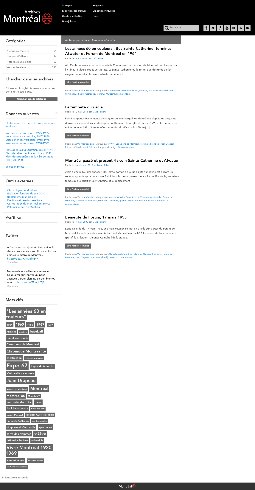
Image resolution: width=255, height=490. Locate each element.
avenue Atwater (117, 197)
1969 (50, 325)
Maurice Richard (99, 257)
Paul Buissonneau (17, 408)
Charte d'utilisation (72, 16)
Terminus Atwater (105, 93)
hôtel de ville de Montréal (20, 373)
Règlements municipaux (21, 197)
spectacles (45, 427)
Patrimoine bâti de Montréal (23, 207)
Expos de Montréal (42, 366)
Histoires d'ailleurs (17, 56)
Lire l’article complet (78, 82)
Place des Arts (38, 409)
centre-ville (156, 197)
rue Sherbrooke (39, 421)
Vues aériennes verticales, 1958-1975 (28, 139)
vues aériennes (15, 460)
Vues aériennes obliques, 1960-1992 (27, 143)
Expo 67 (17, 365)
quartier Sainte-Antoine (131, 200)
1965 (20, 324)
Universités (37, 440)
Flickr (234, 28)
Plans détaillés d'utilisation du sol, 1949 (29, 153)
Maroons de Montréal (86, 200)
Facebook (206, 28)
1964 (10, 324)
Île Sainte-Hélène (35, 460)
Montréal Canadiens (108, 200)
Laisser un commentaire (120, 257)
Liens (95, 16)
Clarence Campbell (143, 253)
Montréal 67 (34, 396)
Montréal (39, 388)
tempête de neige (107, 147)
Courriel (248, 28)
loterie (68, 147)
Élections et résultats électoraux (26, 200)
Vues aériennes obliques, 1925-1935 (27, 133)
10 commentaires (126, 147)
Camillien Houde (17, 338)
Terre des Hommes (19, 434)
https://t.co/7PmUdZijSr (31, 282)
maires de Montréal (17, 389)
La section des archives (74, 11)
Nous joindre (69, 21)
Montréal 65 (16, 396)
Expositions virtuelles (104, 11)
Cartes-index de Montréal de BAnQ (28, 203)
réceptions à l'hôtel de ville (21, 427)
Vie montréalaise (85, 90)
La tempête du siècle (84, 107)
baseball (36, 331)
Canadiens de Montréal (127, 143)
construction (14, 358)
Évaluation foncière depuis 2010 (26, 193)
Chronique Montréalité (26, 351)
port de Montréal (15, 415)
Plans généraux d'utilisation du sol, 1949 (29, 150)
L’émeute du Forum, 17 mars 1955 (96, 217)
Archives (11, 331)
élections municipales (17, 467)
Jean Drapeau (168, 143)
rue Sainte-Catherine (84, 93)
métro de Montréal (82, 147)
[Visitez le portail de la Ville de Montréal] (127, 486)
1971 (111, 143)
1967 (40, 324)
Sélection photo (15, 166)
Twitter (213, 28)
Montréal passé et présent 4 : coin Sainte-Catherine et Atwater (122, 160)
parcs (38, 402)
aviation (23, 332)
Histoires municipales (19, 61)
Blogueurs (98, 5)
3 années (12, 262)
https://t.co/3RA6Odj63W (22, 258)
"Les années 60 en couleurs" (123, 90)
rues (95, 147)
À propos (67, 5)
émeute (158, 253)
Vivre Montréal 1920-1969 (29, 450)
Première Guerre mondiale (40, 414)
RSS (241, 28)
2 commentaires (123, 93)
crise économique (34, 358)
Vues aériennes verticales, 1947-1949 (28, 136)
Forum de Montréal (158, 90)
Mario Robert (98, 58)
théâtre (40, 434)
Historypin (220, 28)
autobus (143, 90)
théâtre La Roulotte (17, 440)
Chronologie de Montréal (22, 190)
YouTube (227, 28)
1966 (30, 324)
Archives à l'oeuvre (18, 51)
